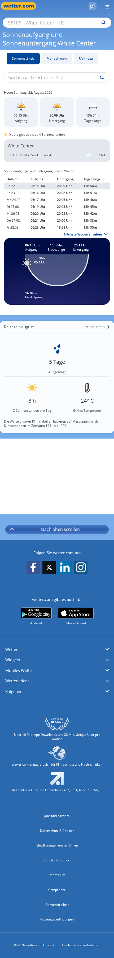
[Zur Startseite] (21, 6)
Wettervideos (17, 680)
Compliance (57, 889)
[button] (57, 649)
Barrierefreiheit (57, 904)
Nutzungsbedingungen (57, 919)
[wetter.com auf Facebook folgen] (33, 567)
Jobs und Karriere (57, 816)
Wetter (11, 649)
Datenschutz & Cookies (57, 830)
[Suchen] (102, 23)
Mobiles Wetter (19, 670)
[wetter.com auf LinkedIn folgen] (65, 567)
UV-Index (86, 58)
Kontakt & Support (57, 860)
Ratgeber (13, 691)
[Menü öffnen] (105, 6)
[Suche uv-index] (100, 78)
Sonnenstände (23, 58)
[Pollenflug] (93, 6)
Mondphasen (57, 58)
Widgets (12, 659)
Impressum (57, 875)
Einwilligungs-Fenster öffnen (57, 845)
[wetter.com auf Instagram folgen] (80, 567)
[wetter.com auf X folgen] (49, 569)
